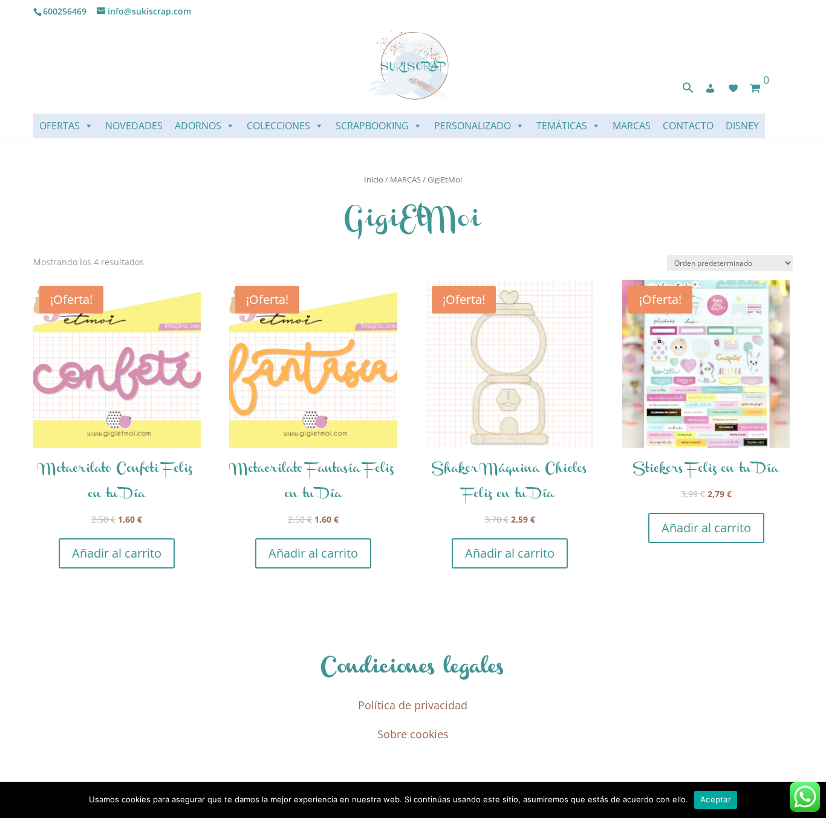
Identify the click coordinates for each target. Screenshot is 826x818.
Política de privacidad (412, 705)
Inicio (373, 179)
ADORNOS (198, 125)
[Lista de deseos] (733, 88)
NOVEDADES (134, 125)
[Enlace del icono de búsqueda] (688, 90)
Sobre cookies (413, 734)
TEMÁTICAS (561, 125)
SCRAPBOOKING (372, 125)
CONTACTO (688, 125)
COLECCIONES (278, 125)
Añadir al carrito (116, 553)
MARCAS (632, 125)
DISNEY (742, 125)
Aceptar (715, 799)
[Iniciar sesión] (710, 88)
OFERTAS (59, 125)
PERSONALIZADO (472, 125)
